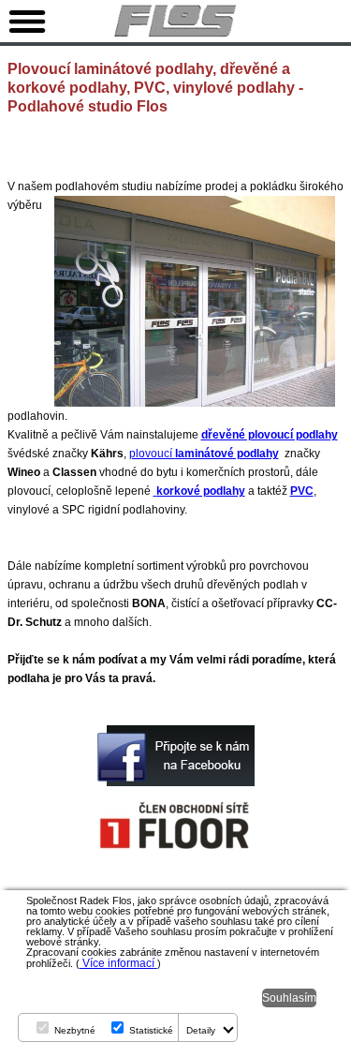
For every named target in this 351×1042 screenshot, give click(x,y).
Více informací (117, 963)
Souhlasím (289, 998)
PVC (302, 491)
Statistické (151, 1030)
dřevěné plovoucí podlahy (269, 434)
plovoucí (204, 453)
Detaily (200, 1030)
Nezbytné (74, 1030)
